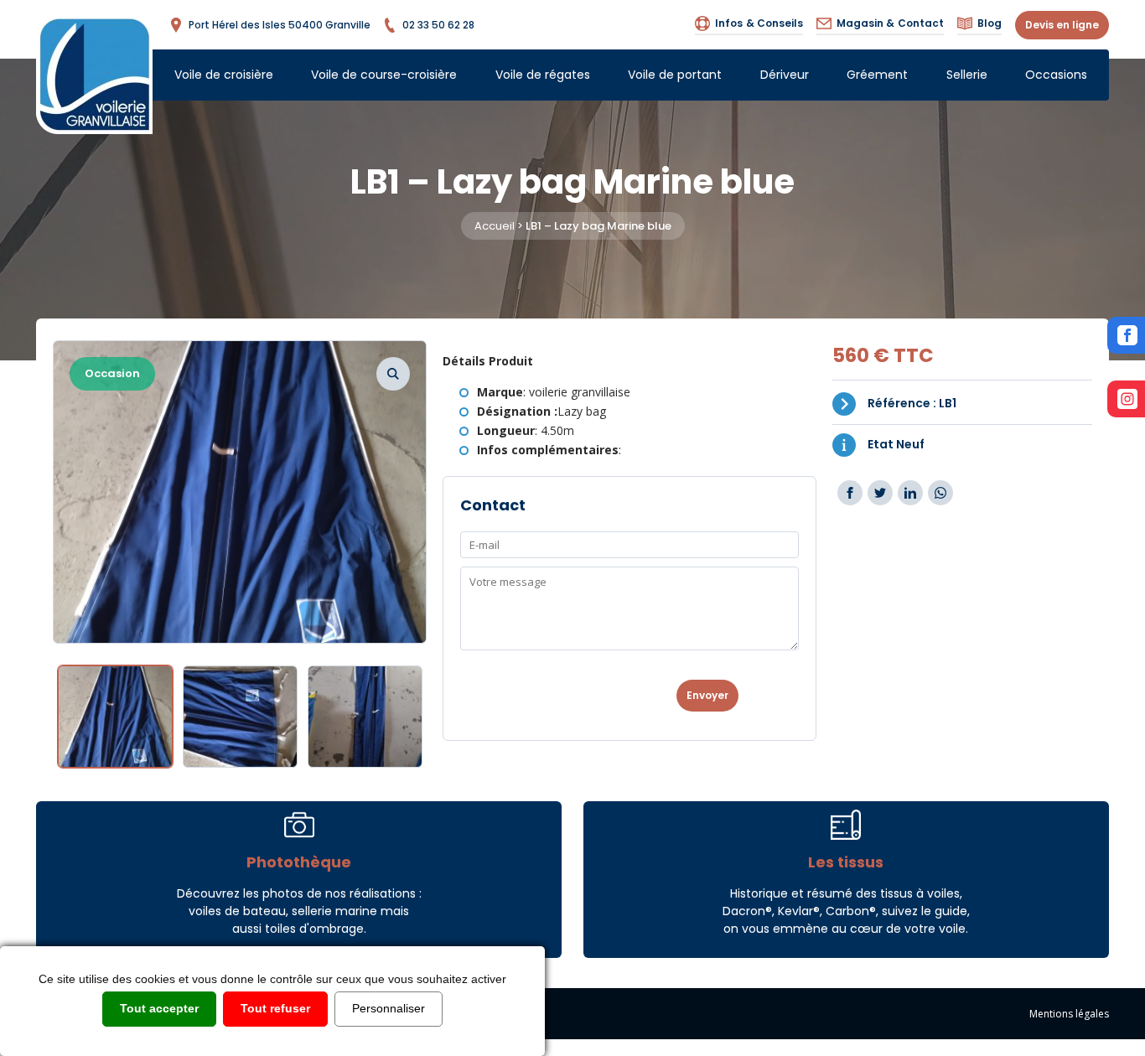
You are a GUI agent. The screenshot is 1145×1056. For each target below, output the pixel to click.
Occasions (1056, 74)
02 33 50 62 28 (438, 25)
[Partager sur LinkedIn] (910, 492)
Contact (890, 23)
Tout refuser (275, 1008)
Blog (989, 23)
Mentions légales (1069, 1014)
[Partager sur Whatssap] (940, 492)
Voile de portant (675, 74)
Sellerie (966, 74)
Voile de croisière (223, 74)
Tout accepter (159, 1008)
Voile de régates (542, 74)
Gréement (877, 74)
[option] (240, 492)
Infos (759, 23)
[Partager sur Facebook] (850, 492)
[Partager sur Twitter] (880, 492)
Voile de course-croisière (384, 74)
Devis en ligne (1062, 25)
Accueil (494, 226)
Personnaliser (388, 1008)
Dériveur (784, 74)
